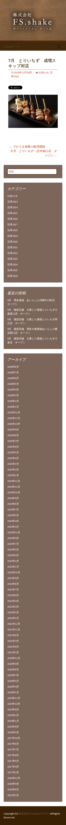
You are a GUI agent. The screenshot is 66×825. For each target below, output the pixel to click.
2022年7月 (13, 589)
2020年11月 (13, 658)
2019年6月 (13, 709)
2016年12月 (13, 778)
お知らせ (43, 72)
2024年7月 (13, 509)
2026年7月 (13, 372)
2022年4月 (13, 601)
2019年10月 (13, 703)
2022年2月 (13, 612)
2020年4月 (13, 686)
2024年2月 (13, 526)
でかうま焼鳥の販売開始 (27, 146)
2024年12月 (13, 481)
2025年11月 (13, 418)
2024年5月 (13, 515)
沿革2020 (12, 241)
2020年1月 (13, 692)
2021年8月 (13, 635)
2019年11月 (13, 698)
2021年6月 (13, 646)
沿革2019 (12, 236)
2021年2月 (13, 652)
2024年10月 (13, 492)
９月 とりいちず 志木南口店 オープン (33, 153)
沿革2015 (12, 213)
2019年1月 (13, 721)
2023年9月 (13, 538)
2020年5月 (13, 681)
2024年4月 (13, 521)
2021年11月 (13, 629)
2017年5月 (13, 761)
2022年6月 (13, 595)
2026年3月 (13, 395)
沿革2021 (12, 247)
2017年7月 (13, 749)
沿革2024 (12, 264)
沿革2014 (12, 207)
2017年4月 (13, 766)
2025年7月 (13, 441)
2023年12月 (13, 532)
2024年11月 (13, 486)
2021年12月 (13, 623)
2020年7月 (13, 675)
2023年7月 (13, 543)
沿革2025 (12, 270)
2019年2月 (13, 715)
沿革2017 (12, 224)
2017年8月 (13, 743)
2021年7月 (13, 641)
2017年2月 (13, 772)
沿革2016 (12, 218)
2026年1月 (13, 406)
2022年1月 (13, 618)
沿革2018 (12, 230)
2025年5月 (13, 452)
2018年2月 (13, 732)
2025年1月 (13, 475)
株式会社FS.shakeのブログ (34, 813)
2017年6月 (13, 755)
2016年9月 (13, 783)
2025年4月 (13, 458)
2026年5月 (13, 384)
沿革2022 (12, 253)
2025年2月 (13, 469)
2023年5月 (13, 549)
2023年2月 (13, 561)
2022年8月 (13, 583)
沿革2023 (12, 258)
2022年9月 (13, 578)
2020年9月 (13, 663)
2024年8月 (13, 503)
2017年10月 (13, 738)
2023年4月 (13, 555)
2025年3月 (13, 463)
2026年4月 (13, 389)
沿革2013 (12, 201)
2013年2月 (13, 795)
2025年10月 (13, 423)
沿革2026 (12, 276)
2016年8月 (13, 789)
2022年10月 (13, 572)
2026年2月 (13, 401)
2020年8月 (13, 669)
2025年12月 (13, 412)
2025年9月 (13, 429)
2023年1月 (13, 566)
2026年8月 (13, 366)
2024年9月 (13, 498)
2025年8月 (13, 435)
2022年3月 (13, 606)
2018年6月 (13, 726)
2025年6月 (13, 446)
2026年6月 (13, 378)
